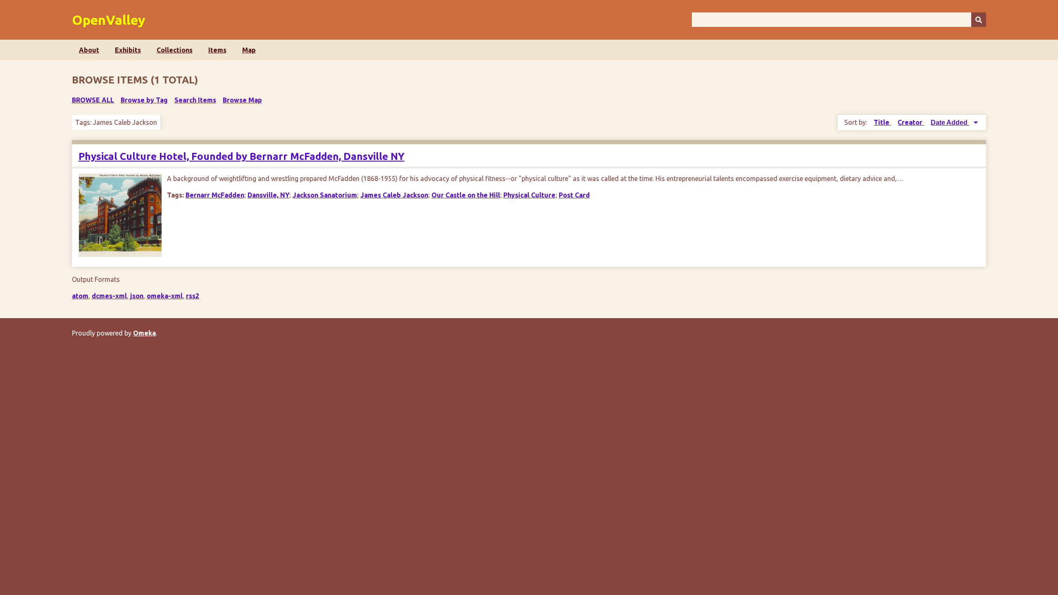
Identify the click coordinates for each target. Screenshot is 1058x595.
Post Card (574, 195)
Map (249, 50)
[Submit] (978, 19)
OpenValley (108, 19)
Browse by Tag (144, 100)
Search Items (195, 100)
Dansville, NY (268, 195)
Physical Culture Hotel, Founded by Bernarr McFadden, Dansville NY (242, 156)
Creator (911, 122)
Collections (175, 50)
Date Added (950, 122)
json (136, 296)
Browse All (93, 100)
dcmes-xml (109, 296)
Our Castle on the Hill (465, 195)
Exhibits (128, 50)
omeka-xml (165, 296)
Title (882, 122)
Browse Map (242, 100)
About (89, 50)
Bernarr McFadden (215, 195)
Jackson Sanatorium (325, 195)
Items (217, 50)
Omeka (144, 333)
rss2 (192, 296)
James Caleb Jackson (394, 195)
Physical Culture (529, 195)
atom (80, 296)
